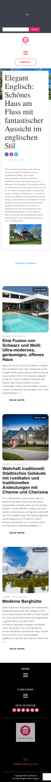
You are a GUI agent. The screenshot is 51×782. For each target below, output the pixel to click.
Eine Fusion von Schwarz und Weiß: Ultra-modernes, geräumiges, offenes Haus (23, 350)
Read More (17, 400)
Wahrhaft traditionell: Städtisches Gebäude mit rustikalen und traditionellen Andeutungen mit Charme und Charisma (25, 480)
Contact (25, 62)
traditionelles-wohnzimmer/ (25, 263)
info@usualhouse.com (25, 764)
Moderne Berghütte (22, 601)
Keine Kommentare (19, 336)
